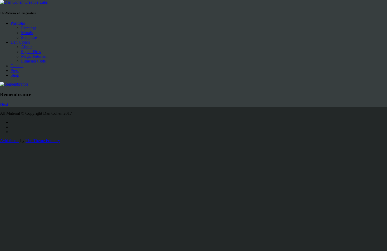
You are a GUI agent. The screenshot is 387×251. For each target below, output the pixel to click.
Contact (17, 66)
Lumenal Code (33, 61)
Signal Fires (31, 51)
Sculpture (29, 37)
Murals (27, 32)
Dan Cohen (20, 42)
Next (4, 104)
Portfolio (18, 23)
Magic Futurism (34, 56)
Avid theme (9, 140)
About (26, 47)
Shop (15, 75)
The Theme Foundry (43, 140)
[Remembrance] (193, 84)
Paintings (28, 28)
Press (15, 70)
